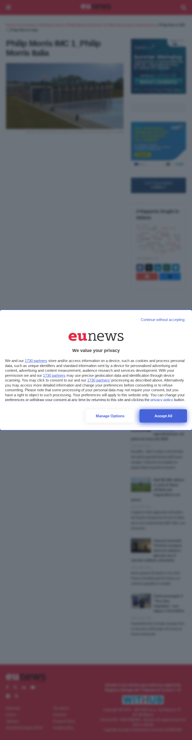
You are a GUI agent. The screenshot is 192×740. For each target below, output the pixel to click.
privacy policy (161, 400)
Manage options (110, 416)
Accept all (163, 416)
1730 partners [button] (36, 360)
